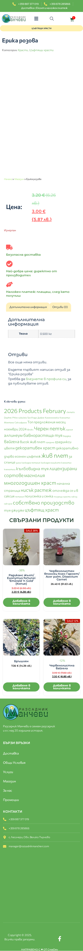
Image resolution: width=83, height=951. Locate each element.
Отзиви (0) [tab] (60, 307)
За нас (7, 790)
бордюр (67, 436)
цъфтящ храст (42, 510)
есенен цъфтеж (28, 456)
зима (18, 462)
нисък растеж (36, 490)
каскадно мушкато (51, 462)
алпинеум (13, 435)
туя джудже (14, 510)
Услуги (8, 772)
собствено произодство (43, 502)
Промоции (11, 800)
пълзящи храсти (62, 496)
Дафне (40, 417)
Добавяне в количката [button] (21, 602)
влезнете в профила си (46, 379)
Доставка (11, 753)
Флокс (30, 429)
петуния (19, 496)
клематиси (10, 469)
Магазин (19, 179)
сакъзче (8, 503)
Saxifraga (32, 417)
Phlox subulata (19, 417)
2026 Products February (35, 410)
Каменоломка (52, 417)
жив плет (54, 455)
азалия (69, 429)
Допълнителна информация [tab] (28, 307)
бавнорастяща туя (42, 435)
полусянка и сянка (39, 496)
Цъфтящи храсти (41, 50)
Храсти (23, 50)
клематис (66, 462)
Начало (8, 179)
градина (50, 442)
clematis (70, 412)
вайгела (11, 441)
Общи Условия (14, 762)
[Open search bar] (53, 18)
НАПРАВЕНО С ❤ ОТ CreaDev (39, 949)
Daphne (8, 417)
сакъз (74, 496)
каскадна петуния (31, 462)
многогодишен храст (30, 482)
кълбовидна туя (32, 468)
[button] (36, 18)
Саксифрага (21, 422)
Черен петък (49, 428)
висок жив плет (32, 442)
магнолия (34, 475)
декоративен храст (35, 447)
